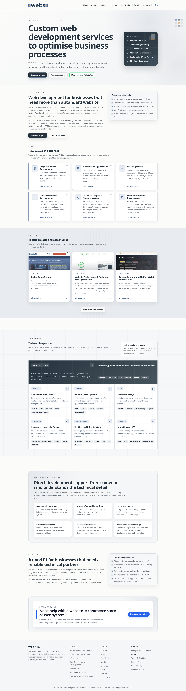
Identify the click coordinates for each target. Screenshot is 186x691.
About (93, 5)
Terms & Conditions (139, 658)
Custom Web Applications (80, 654)
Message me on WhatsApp (82, 75)
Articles (137, 5)
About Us (104, 666)
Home (85, 5)
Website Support (76, 668)
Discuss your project (138, 614)
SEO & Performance (78, 672)
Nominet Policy (137, 669)
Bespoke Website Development (82, 650)
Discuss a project (38, 75)
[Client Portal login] (155, 5)
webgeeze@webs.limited (141, 650)
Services (103, 5)
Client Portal (106, 677)
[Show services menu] (107, 5)
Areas (103, 669)
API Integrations (76, 658)
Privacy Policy (136, 662)
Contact (146, 5)
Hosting (114, 5)
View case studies (58, 75)
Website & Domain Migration (81, 676)
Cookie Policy (136, 665)
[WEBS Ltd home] (38, 5)
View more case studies (93, 310)
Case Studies (125, 5)
